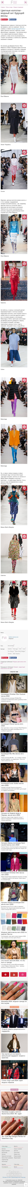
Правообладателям (15, 1177)
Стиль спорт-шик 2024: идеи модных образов (12, 1081)
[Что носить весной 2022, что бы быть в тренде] (14, 949)
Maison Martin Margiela (20, 651)
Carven (24, 649)
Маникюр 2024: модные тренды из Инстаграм (14, 1002)
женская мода (11, 645)
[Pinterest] (5, 974)
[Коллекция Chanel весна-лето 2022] (14, 713)
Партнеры (23, 1177)
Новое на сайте (14, 1089)
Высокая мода (23, 674)
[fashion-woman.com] (13, 2)
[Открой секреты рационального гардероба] (14, 1018)
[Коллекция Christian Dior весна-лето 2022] (14, 861)
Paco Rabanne (11, 651)
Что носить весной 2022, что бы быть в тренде (13, 961)
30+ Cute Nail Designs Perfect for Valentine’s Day (14, 1137)
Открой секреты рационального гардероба (13, 1030)
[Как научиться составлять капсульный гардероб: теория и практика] (14, 1043)
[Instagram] (22, 974)
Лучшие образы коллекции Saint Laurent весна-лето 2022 (13, 844)
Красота (15, 1146)
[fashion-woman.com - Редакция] (4, 637)
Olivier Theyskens (16, 653)
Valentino (10, 649)
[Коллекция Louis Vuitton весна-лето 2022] (14, 772)
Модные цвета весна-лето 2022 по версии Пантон (14, 933)
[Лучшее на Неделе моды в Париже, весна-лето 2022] (14, 802)
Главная (3, 7)
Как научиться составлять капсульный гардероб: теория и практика (13, 1056)
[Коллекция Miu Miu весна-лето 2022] (14, 742)
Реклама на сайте (7, 1177)
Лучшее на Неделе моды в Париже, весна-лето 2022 (11, 814)
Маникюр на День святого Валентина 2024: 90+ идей (11, 1113)
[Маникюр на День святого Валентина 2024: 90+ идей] (14, 1101)
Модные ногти (23, 982)
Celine (20, 649)
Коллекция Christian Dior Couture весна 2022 (13, 695)
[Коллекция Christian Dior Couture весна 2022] (14, 683)
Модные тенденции (18, 7)
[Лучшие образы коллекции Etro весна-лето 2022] (14, 891)
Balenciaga (15, 649)
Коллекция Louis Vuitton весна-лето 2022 (12, 784)
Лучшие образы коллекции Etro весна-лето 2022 (12, 903)
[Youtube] (14, 974)
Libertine (10, 653)
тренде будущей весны (18, 29)
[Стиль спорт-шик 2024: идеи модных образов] (14, 1069)
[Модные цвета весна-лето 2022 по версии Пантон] (14, 921)
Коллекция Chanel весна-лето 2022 (12, 725)
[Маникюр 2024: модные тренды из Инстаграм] (14, 990)
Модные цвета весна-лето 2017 (13, 662)
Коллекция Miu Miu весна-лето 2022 (12, 754)
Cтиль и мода (9, 7)
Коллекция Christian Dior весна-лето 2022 (12, 873)
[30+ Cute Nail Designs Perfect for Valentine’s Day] (14, 1125)
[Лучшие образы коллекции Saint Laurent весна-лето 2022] (14, 832)
